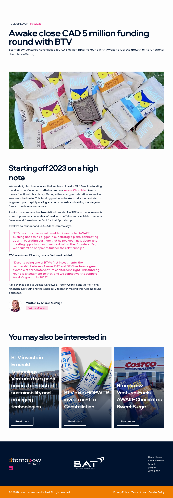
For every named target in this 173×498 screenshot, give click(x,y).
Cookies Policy (156, 492)
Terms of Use (138, 492)
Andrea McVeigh (51, 303)
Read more (22, 421)
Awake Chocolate (75, 190)
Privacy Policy (121, 492)
